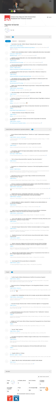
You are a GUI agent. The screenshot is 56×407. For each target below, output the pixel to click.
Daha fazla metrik (44, 376)
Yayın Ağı (12, 30)
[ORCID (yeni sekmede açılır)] (12, 11)
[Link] (48, 47)
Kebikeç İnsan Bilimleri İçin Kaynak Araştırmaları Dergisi (20, 69)
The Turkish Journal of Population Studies (18, 123)
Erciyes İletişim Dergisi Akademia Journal (17, 110)
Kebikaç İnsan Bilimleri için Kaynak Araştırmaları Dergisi (20, 76)
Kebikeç (11, 103)
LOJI (10, 95)
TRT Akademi (12, 90)
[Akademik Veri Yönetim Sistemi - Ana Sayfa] (7, 18)
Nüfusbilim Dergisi (13, 55)
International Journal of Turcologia (16, 62)
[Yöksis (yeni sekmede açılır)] (14, 11)
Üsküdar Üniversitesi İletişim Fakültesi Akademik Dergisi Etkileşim (22, 47)
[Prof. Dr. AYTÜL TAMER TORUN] (16, 4)
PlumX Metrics (15, 49)
